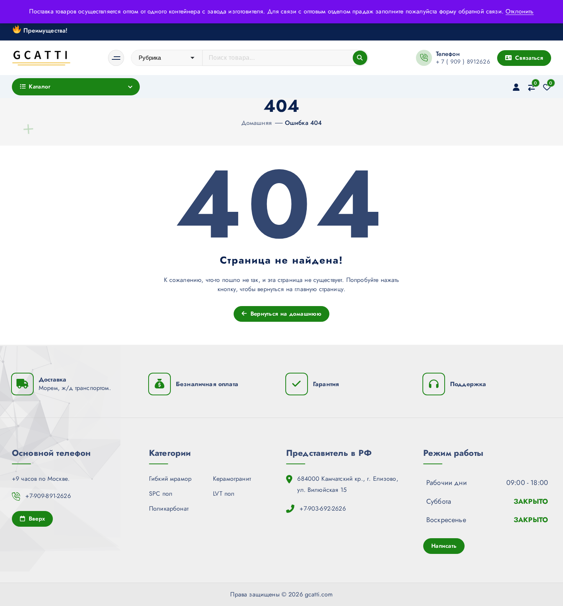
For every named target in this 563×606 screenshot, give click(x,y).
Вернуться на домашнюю (284, 314)
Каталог (39, 86)
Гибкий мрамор (170, 478)
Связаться (528, 58)
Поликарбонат (168, 508)
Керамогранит (232, 478)
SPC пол (160, 493)
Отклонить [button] (520, 11)
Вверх (35, 518)
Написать (444, 546)
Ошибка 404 (303, 122)
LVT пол (223, 493)
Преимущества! (44, 30)
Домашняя (256, 122)
